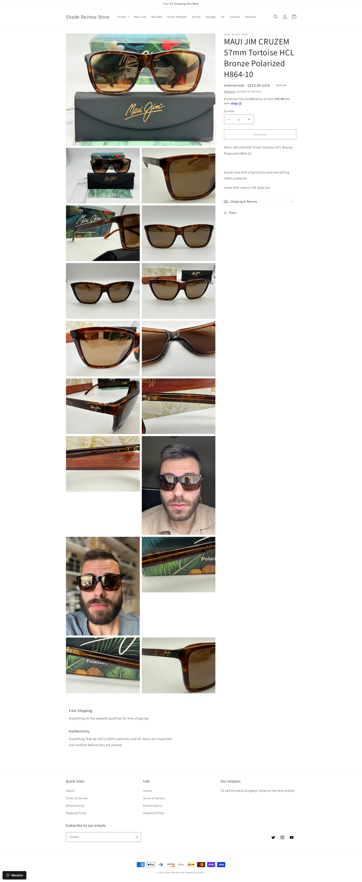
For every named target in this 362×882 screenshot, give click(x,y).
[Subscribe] (136, 837)
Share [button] (233, 212)
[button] (123, 16)
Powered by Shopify (195, 872)
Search (70, 791)
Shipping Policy (76, 813)
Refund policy (75, 805)
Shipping (229, 91)
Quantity (229, 111)
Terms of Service (77, 798)
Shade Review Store (175, 872)
